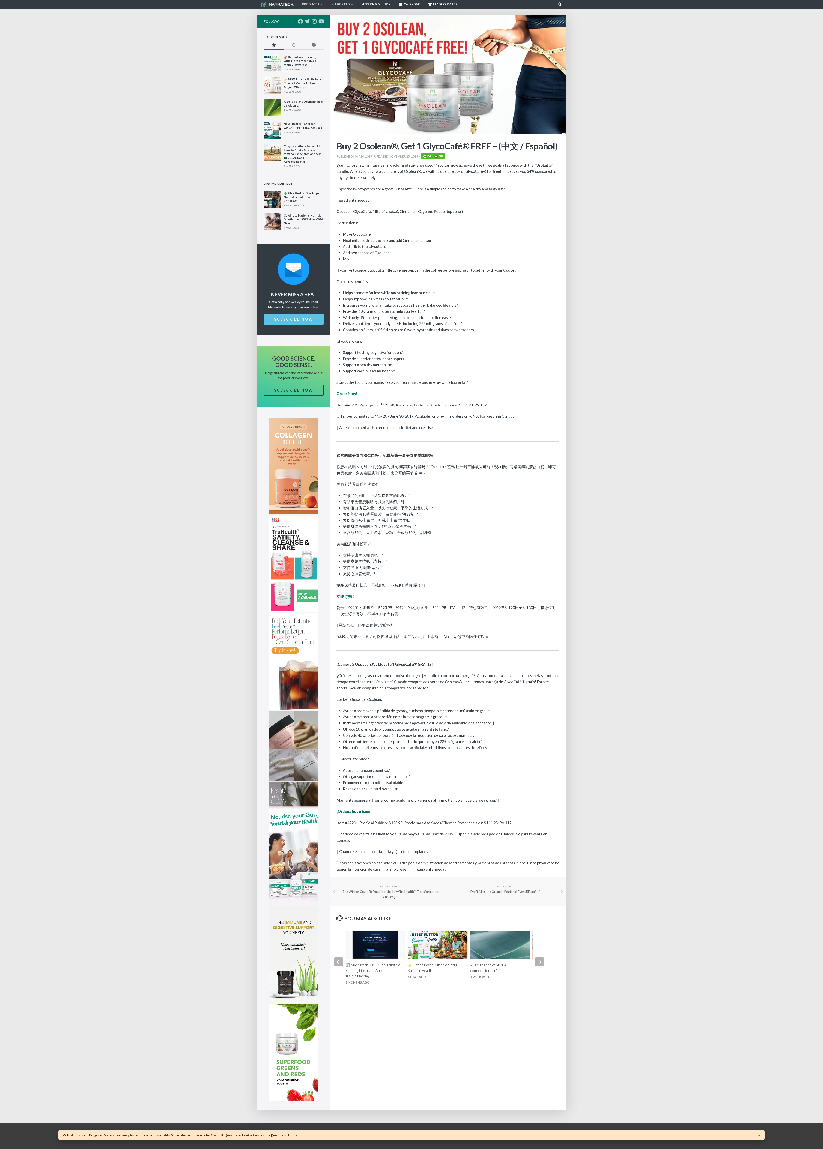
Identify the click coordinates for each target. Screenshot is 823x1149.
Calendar (411, 4)
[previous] (338, 961)
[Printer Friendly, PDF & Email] (433, 157)
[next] (539, 961)
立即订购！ (346, 596)
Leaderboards (445, 4)
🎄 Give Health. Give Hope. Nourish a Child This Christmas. (302, 197)
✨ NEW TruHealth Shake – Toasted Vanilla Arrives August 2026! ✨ (302, 83)
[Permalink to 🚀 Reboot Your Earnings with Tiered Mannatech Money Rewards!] (272, 63)
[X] (307, 21)
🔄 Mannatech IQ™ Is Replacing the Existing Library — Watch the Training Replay (373, 970)
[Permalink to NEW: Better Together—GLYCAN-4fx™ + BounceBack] (272, 130)
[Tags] (314, 45)
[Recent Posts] (293, 45)
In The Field (340, 4)
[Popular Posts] (274, 45)
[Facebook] (300, 21)
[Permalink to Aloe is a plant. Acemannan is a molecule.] (272, 107)
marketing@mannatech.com (276, 1135)
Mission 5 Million (376, 4)
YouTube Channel (209, 1135)
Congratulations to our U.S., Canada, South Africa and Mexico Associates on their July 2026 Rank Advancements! (302, 153)
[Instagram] (314, 21)
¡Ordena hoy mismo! (354, 811)
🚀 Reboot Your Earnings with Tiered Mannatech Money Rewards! (301, 60)
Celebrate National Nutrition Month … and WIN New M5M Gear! (303, 219)
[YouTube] (321, 21)
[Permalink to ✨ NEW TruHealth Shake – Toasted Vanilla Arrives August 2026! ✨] (272, 85)
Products (310, 4)
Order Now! (346, 393)
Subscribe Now (293, 319)
